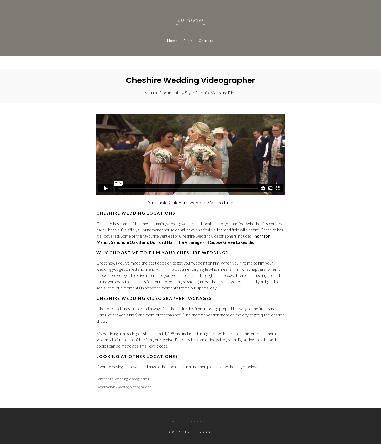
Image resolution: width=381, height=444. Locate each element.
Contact (206, 40)
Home (172, 40)
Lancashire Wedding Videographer (123, 379)
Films (188, 40)
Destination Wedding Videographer (123, 387)
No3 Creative (190, 421)
